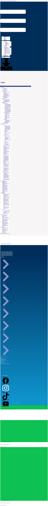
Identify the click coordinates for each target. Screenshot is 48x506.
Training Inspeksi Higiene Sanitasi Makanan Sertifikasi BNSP (6, 176)
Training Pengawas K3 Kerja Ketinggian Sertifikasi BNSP (6, 157)
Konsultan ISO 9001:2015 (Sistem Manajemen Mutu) (5, 183)
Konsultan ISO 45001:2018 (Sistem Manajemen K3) (4, 186)
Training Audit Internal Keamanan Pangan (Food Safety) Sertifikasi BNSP (6, 180)
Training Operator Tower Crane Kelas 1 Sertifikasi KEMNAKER (8, 107)
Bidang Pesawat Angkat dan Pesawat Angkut (5, 102)
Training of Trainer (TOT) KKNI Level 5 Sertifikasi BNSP (6, 164)
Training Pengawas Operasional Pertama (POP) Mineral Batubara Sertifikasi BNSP (6, 148)
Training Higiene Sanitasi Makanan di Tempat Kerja (5, 174)
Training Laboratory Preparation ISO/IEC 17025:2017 (5, 224)
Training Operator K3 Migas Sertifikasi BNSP (7, 137)
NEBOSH (3, 193)
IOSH (2, 209)
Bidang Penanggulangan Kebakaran (4, 98)
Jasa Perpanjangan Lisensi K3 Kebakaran (7, 49)
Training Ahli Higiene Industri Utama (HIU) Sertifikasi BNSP (7, 128)
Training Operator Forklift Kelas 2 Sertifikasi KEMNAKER (8, 120)
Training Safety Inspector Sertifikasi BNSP (5, 150)
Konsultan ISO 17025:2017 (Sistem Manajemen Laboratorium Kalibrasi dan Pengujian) (5, 188)
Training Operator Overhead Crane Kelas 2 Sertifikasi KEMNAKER (7, 116)
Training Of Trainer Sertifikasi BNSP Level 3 (6, 162)
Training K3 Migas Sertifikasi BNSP (7, 136)
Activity (4, 57)
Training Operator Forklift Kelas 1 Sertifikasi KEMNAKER (8, 121)
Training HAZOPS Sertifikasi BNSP (6, 154)
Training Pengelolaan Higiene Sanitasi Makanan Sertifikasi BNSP (6, 178)
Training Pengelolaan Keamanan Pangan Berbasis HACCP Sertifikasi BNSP (6, 173)
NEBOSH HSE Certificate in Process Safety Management (6, 199)
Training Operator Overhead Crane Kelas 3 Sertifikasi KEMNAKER (7, 114)
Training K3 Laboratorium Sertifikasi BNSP (7, 130)
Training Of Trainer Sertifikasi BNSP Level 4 (6, 163)
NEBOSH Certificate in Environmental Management (6, 200)
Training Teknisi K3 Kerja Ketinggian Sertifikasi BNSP (6, 158)
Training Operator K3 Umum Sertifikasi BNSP (7, 144)
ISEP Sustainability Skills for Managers (6, 213)
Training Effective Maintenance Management (5, 228)
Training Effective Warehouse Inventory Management (5, 229)
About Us (3, 36)
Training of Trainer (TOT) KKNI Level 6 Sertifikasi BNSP (6, 166)
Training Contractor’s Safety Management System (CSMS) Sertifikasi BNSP (6, 152)
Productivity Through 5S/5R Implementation (5, 190)
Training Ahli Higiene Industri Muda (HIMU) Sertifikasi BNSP (7, 126)
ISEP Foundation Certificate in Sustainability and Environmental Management (6, 212)
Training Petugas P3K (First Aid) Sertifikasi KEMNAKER (6, 97)
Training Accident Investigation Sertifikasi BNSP (6, 146)
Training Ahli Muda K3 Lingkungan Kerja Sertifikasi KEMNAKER (6, 95)
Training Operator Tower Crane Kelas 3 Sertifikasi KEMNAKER (8, 104)
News (2, 56)
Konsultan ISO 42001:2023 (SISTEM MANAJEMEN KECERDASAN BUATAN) (4, 182)
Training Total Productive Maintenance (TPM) (4, 232)
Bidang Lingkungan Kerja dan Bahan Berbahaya (5, 91)
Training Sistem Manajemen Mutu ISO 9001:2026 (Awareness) (5, 219)
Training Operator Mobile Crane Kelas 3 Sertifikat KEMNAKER (8, 109)
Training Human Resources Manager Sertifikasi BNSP (6, 168)
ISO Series (2, 214)
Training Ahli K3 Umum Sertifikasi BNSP (6, 145)
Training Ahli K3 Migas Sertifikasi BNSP (8, 140)
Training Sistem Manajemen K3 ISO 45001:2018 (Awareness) (5, 222)
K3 (2, 124)
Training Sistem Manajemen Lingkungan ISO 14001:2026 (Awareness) (5, 221)
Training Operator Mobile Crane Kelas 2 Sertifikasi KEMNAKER (8, 110)
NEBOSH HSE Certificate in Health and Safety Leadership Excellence (6, 208)
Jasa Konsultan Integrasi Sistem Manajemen (5, 191)
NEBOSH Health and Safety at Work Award (6, 201)
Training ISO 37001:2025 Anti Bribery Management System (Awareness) (5, 226)
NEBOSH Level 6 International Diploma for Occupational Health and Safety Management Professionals (6, 195)
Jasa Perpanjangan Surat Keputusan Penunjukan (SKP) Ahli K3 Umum (7, 52)
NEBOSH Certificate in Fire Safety (6, 206)
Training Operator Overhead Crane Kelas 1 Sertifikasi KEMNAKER (7, 118)
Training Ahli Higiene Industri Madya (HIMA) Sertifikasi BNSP (8, 127)
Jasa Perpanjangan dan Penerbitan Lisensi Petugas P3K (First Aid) (7, 51)
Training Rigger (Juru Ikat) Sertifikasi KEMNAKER (6, 123)
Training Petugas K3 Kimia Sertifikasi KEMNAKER (6, 93)
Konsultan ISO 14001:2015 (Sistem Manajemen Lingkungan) (5, 185)
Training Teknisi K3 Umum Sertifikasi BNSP (7, 142)
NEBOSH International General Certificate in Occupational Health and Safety (6, 197)
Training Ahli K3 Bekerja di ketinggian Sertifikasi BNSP (6, 160)
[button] (13, 20)
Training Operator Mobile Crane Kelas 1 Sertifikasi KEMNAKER (8, 111)
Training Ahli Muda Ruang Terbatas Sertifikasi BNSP (5, 156)
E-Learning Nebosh (6, 55)
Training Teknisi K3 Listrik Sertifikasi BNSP (7, 134)
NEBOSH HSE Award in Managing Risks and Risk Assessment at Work (6, 205)
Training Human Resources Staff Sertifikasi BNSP (6, 169)
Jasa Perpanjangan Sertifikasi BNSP (7, 54)
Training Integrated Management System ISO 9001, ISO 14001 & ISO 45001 (5, 218)
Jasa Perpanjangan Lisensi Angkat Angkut (7, 48)
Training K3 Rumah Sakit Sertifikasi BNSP (5, 153)
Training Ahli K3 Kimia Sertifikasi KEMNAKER (6, 92)
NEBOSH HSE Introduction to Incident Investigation (6, 203)
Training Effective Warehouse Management (5, 230)
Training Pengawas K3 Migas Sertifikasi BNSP (7, 138)
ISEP (2, 210)
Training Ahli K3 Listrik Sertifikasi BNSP (8, 132)
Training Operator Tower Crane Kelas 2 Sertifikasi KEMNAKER (8, 105)
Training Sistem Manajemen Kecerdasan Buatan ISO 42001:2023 (5, 216)
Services (3, 40)
